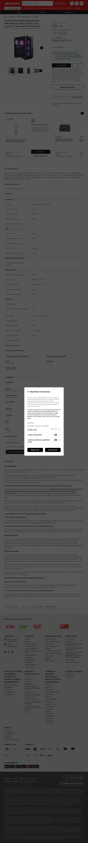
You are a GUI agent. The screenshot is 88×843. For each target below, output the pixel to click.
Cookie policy (45, 426)
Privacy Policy (30, 426)
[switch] (55, 435)
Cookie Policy (30, 422)
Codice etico (38, 426)
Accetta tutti (52, 450)
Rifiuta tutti (35, 450)
